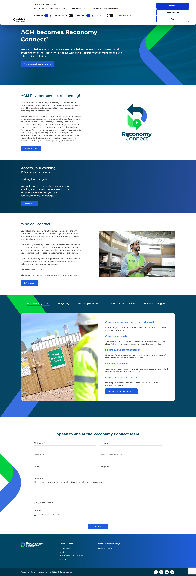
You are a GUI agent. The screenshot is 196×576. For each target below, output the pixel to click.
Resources (64, 559)
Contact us (64, 548)
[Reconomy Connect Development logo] (40, 546)
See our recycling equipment (37, 64)
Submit (98, 526)
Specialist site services (123, 303)
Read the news (31, 148)
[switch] (69, 15)
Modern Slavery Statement (71, 555)
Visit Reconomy (105, 548)
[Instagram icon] (172, 572)
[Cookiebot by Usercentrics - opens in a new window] (19, 20)
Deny (172, 19)
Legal (62, 552)
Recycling (64, 303)
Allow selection (173, 12)
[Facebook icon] (156, 572)
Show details (123, 16)
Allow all (172, 6)
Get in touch (29, 283)
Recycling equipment (89, 303)
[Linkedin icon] (167, 572)
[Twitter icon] (161, 572)
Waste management (38, 303)
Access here (29, 203)
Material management (156, 303)
